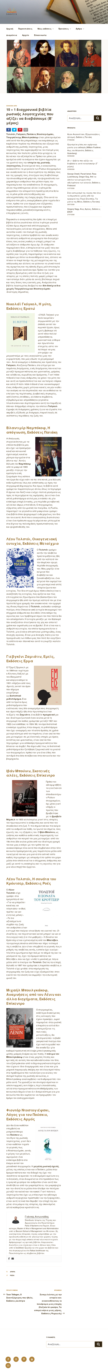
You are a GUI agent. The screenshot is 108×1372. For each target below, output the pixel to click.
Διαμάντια (11, 35)
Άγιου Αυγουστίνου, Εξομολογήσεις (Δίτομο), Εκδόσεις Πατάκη (83, 135)
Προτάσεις (63, 28)
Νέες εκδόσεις (44, 28)
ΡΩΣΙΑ (12, 1275)
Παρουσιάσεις (25, 28)
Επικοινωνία (40, 35)
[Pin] (20, 130)
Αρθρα (12, 1272)
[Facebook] (9, 1258)
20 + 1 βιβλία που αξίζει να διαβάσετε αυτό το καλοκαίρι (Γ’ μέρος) (82, 163)
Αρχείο (25, 35)
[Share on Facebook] (8, 130)
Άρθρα (79, 28)
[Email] (26, 130)
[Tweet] (14, 130)
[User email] (12, 1258)
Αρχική (9, 28)
